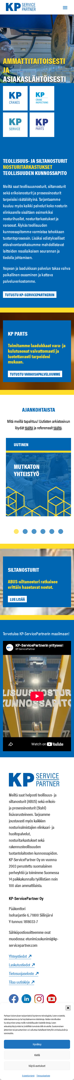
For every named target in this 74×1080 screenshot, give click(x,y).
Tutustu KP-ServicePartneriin (29, 294)
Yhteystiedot (18, 956)
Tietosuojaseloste (43, 1075)
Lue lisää (17, 599)
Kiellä (37, 1055)
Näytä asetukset (37, 1066)
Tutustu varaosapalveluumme (35, 374)
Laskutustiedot (19, 964)
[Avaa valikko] (65, 7)
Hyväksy (37, 1044)
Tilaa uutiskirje (19, 982)
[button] (68, 1008)
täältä (29, 427)
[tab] (16, 531)
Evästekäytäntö (28, 1075)
